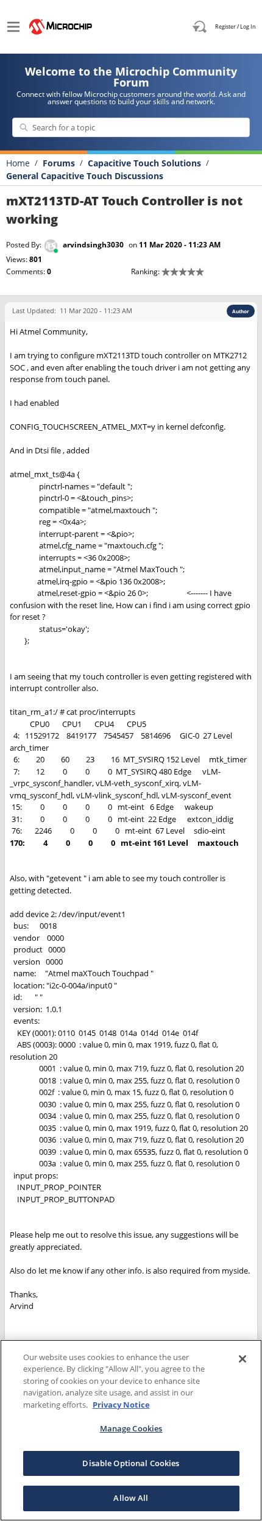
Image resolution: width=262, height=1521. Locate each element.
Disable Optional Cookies (130, 1463)
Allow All (130, 1497)
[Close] (242, 1359)
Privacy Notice (121, 1404)
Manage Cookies (131, 1428)
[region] (131, 1430)
